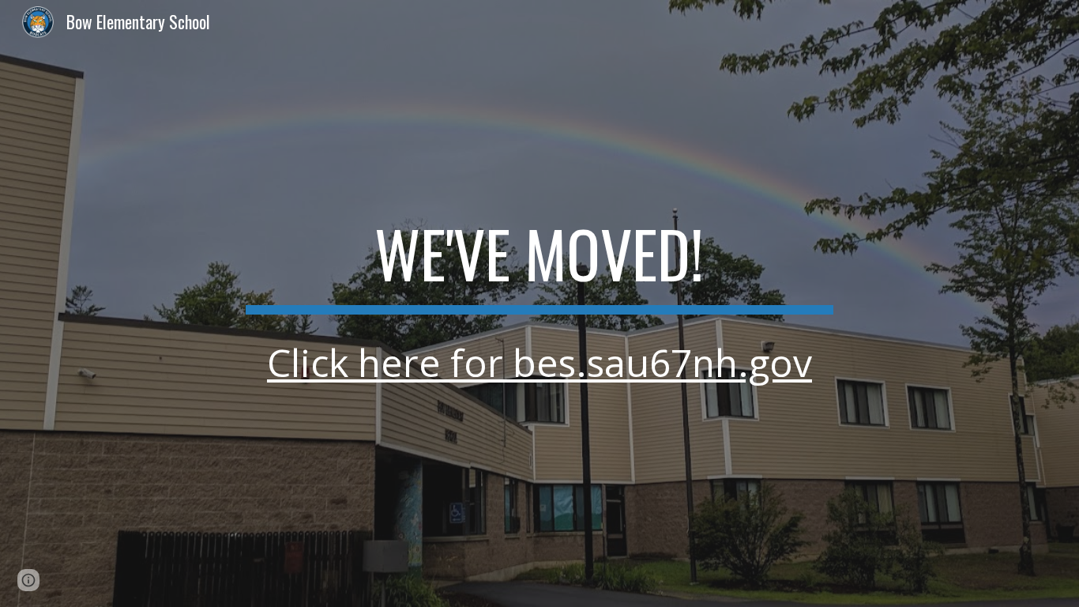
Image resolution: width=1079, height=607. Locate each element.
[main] (539, 303)
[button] (28, 580)
